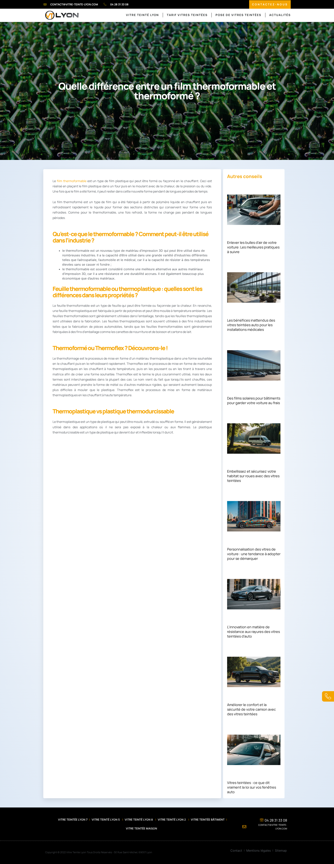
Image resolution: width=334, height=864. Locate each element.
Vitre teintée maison (141, 828)
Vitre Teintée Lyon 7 (73, 819)
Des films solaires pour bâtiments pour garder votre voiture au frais (253, 400)
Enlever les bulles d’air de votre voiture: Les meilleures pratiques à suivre (253, 247)
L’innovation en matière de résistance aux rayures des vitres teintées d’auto (253, 631)
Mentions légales (258, 850)
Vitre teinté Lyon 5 (106, 819)
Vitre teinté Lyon (142, 15)
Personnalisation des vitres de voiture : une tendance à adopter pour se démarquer (253, 554)
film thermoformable (71, 181)
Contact (236, 850)
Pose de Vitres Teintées (238, 15)
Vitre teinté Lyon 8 (139, 819)
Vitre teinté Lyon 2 (172, 819)
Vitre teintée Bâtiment (208, 819)
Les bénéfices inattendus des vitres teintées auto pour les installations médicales (251, 325)
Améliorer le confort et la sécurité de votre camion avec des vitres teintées (251, 709)
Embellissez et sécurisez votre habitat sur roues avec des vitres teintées (253, 476)
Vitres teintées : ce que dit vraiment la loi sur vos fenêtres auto (251, 787)
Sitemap (281, 850)
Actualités (280, 15)
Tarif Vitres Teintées (187, 15)
